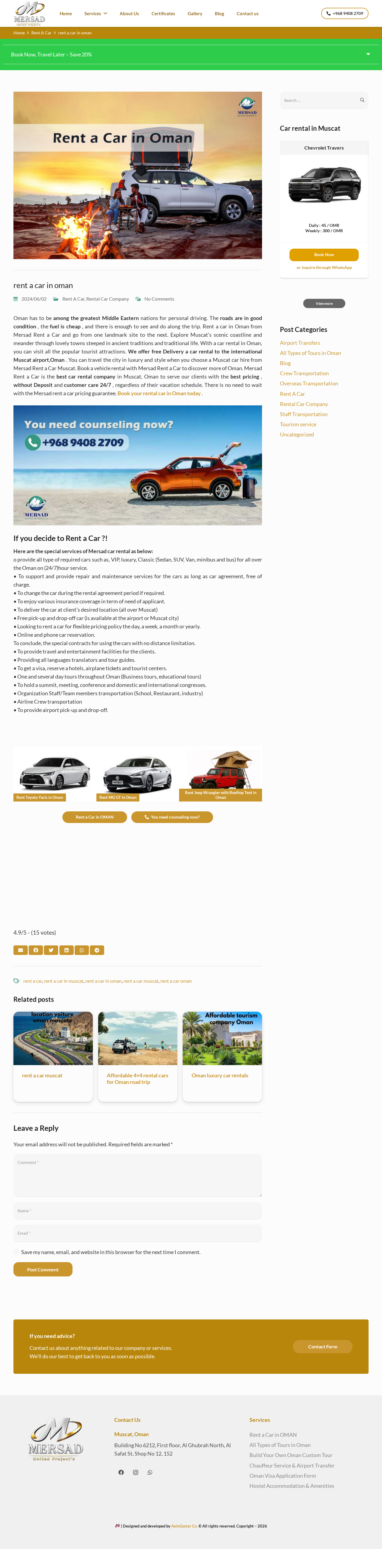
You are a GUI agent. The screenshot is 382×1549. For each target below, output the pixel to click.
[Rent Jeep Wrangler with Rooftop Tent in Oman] (220, 750)
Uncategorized (297, 434)
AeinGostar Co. (184, 1526)
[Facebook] (121, 1472)
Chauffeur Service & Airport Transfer (292, 1465)
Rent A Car (73, 299)
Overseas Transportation (309, 383)
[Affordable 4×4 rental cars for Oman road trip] (138, 1016)
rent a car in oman (103, 981)
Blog (285, 363)
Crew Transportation (304, 373)
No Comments (159, 299)
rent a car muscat (141, 981)
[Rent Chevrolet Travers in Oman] (324, 159)
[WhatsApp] (150, 1472)
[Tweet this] (51, 950)
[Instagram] (135, 1472)
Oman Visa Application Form (282, 1475)
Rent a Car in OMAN (273, 1434)
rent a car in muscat (64, 981)
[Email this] (20, 950)
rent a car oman (176, 981)
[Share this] (36, 950)
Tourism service (298, 424)
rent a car (32, 981)
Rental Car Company (107, 299)
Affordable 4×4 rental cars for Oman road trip (137, 1078)
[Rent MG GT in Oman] (137, 750)
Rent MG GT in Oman (117, 797)
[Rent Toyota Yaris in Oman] (54, 750)
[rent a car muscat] (53, 1016)
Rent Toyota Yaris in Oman (39, 797)
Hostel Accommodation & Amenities (291, 1485)
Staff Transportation (304, 414)
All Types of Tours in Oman (310, 353)
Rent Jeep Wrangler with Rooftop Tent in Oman (220, 795)
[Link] (29, 13)
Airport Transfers (300, 342)
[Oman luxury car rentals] (222, 1016)
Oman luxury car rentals (220, 1075)
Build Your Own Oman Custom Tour (290, 1455)
